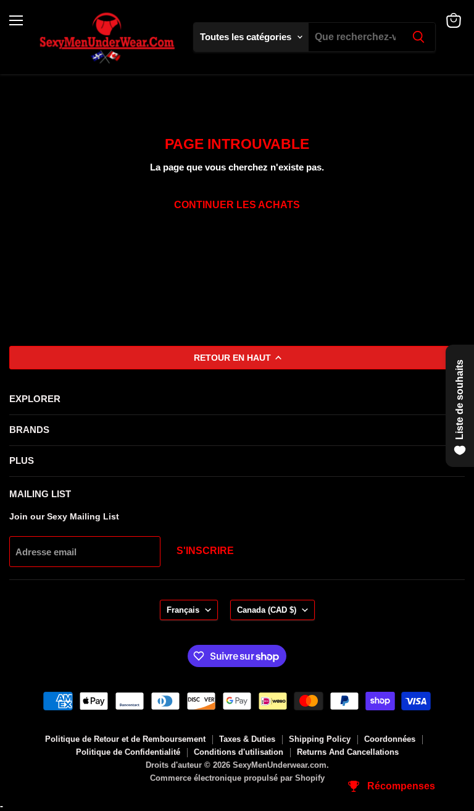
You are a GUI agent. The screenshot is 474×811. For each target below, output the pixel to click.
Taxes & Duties (247, 739)
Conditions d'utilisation (238, 752)
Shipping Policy (320, 739)
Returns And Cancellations (348, 752)
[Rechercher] (418, 37)
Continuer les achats (237, 205)
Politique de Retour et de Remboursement (125, 739)
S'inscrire (205, 550)
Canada (266, 610)
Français (183, 610)
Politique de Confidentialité (128, 752)
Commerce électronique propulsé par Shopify (237, 778)
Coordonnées (389, 739)
